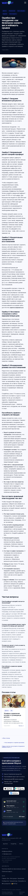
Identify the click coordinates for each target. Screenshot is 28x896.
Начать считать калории (14, 889)
